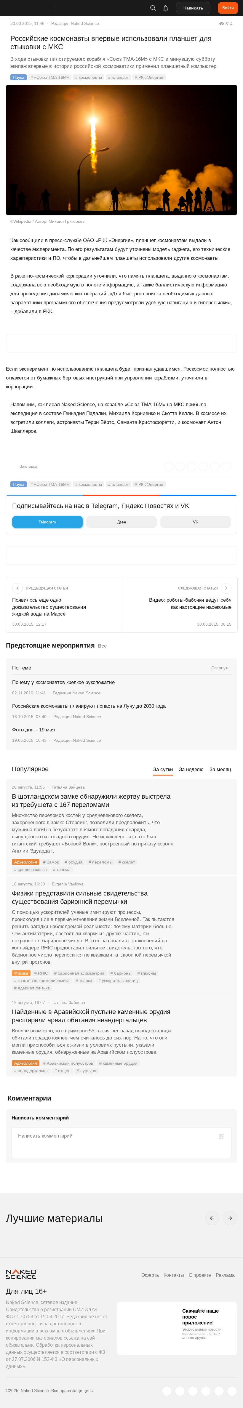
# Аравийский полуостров (68, 1063)
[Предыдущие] (212, 1218)
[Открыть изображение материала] (121, 150)
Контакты (174, 1275)
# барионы (121, 973)
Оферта (150, 1275)
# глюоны (147, 973)
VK (195, 522)
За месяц (220, 769)
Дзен (121, 522)
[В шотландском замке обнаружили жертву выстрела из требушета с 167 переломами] (206, 819)
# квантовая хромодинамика (42, 980)
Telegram (47, 522)
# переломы (100, 862)
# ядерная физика (32, 988)
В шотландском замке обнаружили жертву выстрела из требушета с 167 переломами (91, 800)
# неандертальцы (31, 1070)
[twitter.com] (167, 1391)
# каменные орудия (118, 1063)
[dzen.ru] (206, 1391)
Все (102, 646)
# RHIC (41, 973)
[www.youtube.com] (193, 1391)
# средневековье (30, 869)
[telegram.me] (219, 1391)
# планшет (118, 77)
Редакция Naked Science (75, 23)
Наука (18, 77)
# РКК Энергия (149, 77)
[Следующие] (230, 1218)
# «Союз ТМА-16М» (50, 77)
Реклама (225, 1275)
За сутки (163, 769)
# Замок (51, 862)
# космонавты (88, 77)
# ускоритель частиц (118, 980)
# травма (62, 869)
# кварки (84, 980)
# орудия (73, 862)
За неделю (191, 769)
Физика (21, 973)
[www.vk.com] (180, 1391)
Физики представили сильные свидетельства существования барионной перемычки (80, 897)
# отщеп (63, 1070)
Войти (228, 7)
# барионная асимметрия (79, 973)
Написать (193, 8)
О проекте (200, 1275)
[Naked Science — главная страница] (36, 8)
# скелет (127, 862)
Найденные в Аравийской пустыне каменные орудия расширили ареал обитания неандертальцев (91, 1016)
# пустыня (86, 1070)
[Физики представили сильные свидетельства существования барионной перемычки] (206, 915)
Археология (25, 862)
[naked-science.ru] (232, 1391)
